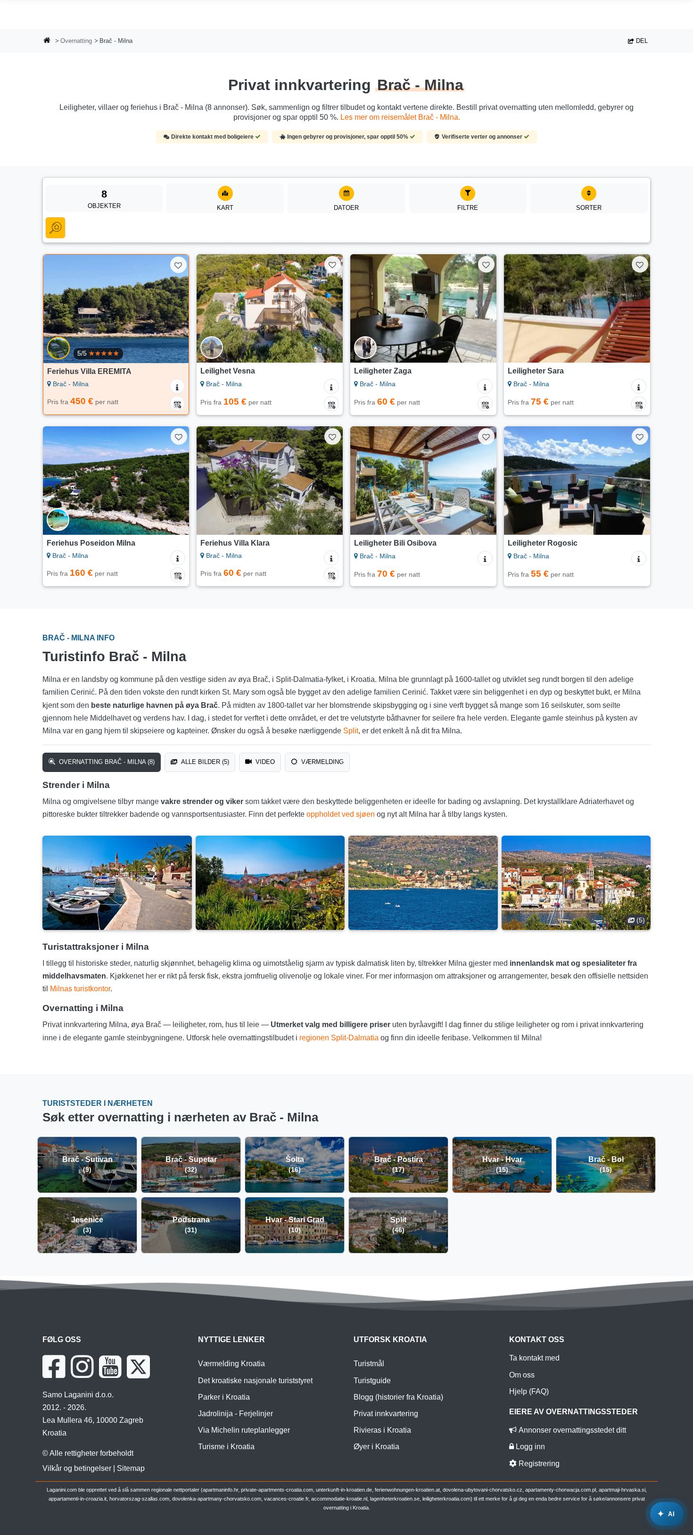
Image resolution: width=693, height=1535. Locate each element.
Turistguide (372, 1381)
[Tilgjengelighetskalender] (177, 403)
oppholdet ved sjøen (340, 814)
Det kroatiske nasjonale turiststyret (255, 1381)
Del (641, 40)
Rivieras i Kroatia (382, 1430)
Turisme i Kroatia (226, 1447)
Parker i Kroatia (224, 1397)
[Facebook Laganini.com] (53, 1366)
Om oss (522, 1375)
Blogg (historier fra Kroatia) (398, 1397)
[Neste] (173, 309)
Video (264, 761)
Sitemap (131, 1468)
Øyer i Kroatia (376, 1447)
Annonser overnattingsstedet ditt (571, 1430)
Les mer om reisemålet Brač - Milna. (400, 117)
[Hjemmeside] (47, 41)
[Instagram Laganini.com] (82, 1366)
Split (350, 731)
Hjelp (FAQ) (529, 1391)
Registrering (538, 1464)
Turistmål (369, 1364)
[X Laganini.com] (138, 1366)
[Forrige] (59, 309)
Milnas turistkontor (80, 989)
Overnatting (76, 40)
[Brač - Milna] (117, 883)
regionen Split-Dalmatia (339, 1038)
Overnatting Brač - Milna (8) (106, 761)
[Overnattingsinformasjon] (177, 386)
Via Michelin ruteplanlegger (244, 1430)
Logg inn (529, 1447)
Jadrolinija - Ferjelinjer (235, 1414)
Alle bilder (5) (204, 761)
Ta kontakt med (534, 1358)
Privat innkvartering (386, 1414)
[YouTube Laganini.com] (110, 1366)
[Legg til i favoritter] (178, 265)
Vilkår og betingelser (76, 1468)
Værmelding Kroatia (231, 1364)
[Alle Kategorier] (55, 228)
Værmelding (321, 761)
